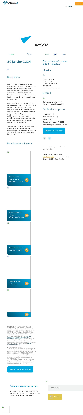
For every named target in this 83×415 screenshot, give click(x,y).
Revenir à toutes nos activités (20, 369)
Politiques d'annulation (55, 131)
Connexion (78, 3)
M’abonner (57, 397)
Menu (70, 6)
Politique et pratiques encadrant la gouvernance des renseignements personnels (19, 337)
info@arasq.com (48, 157)
